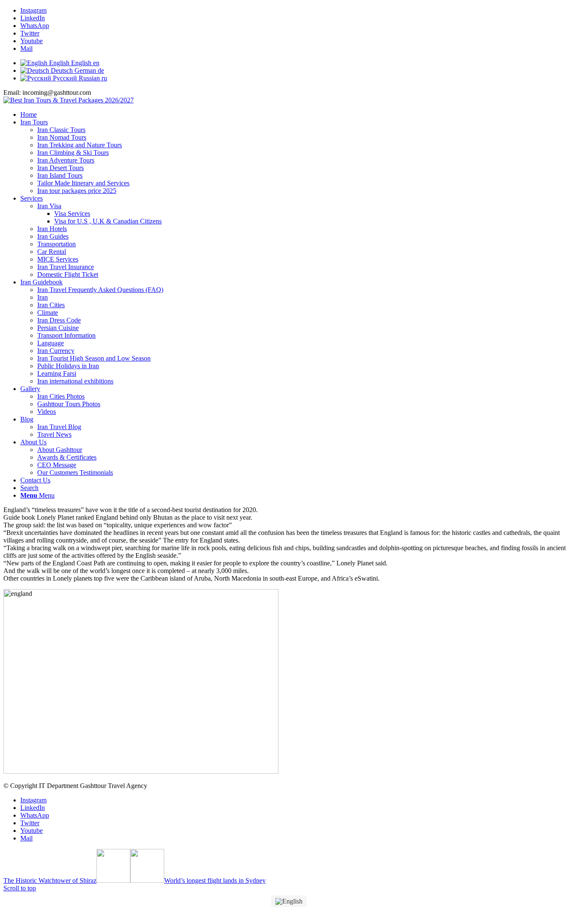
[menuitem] (297, 114)
